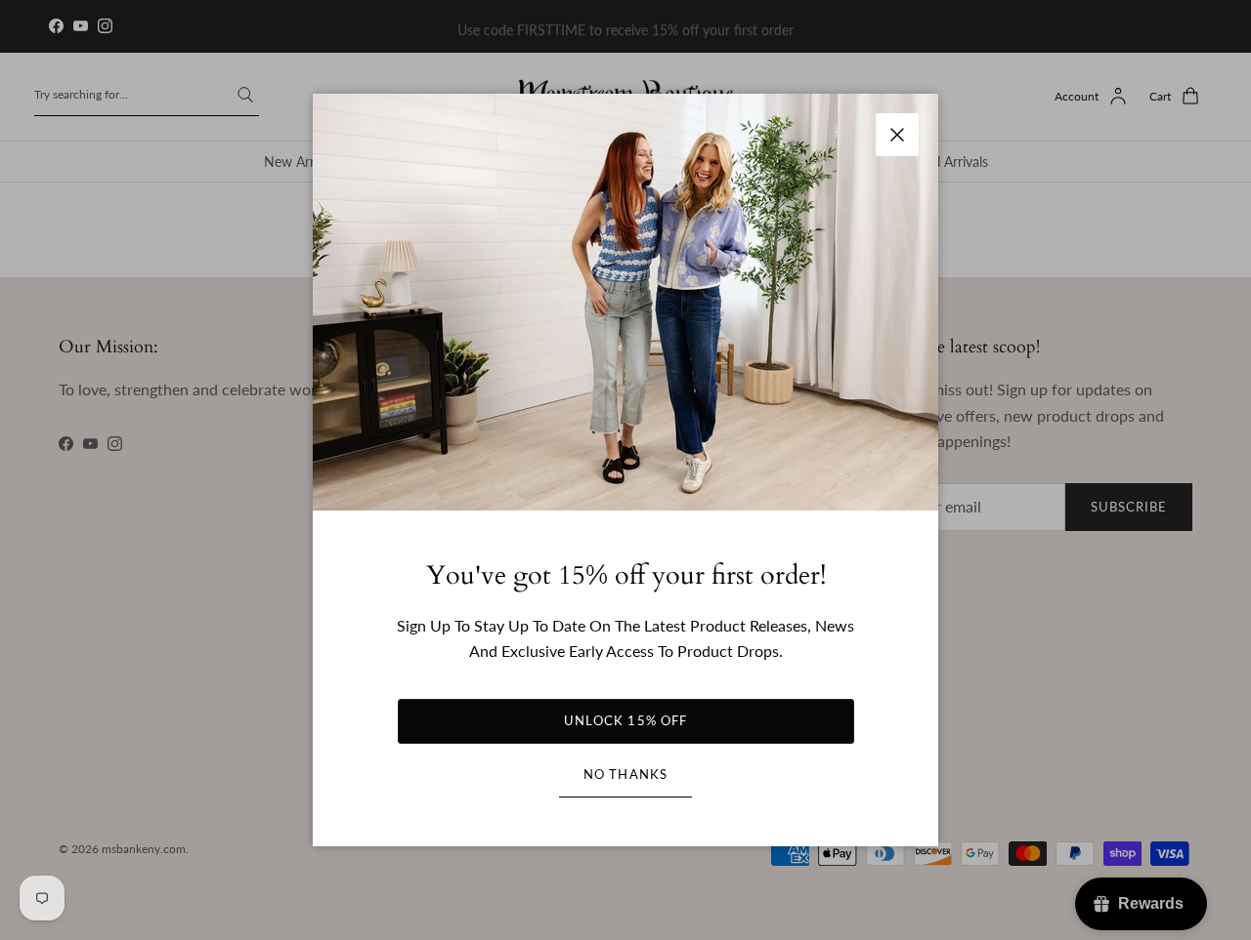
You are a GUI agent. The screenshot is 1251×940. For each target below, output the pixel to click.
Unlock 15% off (625, 720)
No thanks (625, 774)
